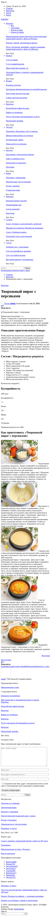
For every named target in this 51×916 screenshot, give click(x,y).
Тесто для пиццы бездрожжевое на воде (23, 117)
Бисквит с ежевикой (9, 812)
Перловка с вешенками (16, 178)
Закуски (9, 150)
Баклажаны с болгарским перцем (20, 154)
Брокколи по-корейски (10, 696)
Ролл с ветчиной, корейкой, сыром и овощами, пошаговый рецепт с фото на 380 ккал (25, 48)
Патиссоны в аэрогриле (16, 163)
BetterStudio (19, 909)
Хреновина (6, 845)
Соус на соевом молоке (16, 255)
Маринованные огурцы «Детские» (15, 849)
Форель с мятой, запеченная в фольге (21, 43)
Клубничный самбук (14, 140)
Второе (9, 81)
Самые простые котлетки (16, 98)
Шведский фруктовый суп (17, 68)
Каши (8, 173)
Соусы (8, 243)
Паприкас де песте (9, 828)
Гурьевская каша (13, 190)
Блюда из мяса (17, 30)
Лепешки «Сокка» (8, 886)
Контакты (10, 11)
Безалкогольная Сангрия (16, 201)
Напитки (9, 196)
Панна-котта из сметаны (16, 144)
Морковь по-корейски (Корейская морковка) (24, 228)
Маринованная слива (10, 687)
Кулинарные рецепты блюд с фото (15, 270)
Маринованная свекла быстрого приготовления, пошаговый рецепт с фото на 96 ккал (26, 37)
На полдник (6, 660)
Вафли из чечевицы (14, 112)
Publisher (4, 19)
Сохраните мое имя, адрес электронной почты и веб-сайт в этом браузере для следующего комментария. (24, 785)
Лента (8, 13)
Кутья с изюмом (12, 186)
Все (12, 26)
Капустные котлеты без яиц (17, 93)
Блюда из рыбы (17, 32)
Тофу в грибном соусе (15, 159)
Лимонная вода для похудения (14, 824)
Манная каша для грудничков (18, 182)
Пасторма (10, 167)
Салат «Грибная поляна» (16, 232)
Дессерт (9, 127)
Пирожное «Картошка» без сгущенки (22, 131)
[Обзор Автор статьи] (6, 677)
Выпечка (9, 104)
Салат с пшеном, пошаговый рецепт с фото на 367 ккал (24, 841)
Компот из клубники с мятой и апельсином (19, 900)
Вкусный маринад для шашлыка (19, 259)
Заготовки (15, 28)
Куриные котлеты (13, 85)
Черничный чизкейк (14, 121)
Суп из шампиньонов (15, 64)
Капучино (10, 213)
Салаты (9, 220)
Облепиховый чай (13, 205)
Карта (8, 15)
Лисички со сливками (10, 803)
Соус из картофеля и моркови (18, 251)
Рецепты (9, 23)
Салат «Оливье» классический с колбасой (23, 224)
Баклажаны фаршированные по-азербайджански (26, 89)
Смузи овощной (13, 209)
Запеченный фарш (8, 807)
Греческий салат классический (19, 236)
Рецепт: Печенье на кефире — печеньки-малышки (22, 896)
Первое (9, 56)
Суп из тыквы (12, 60)
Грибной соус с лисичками (17, 247)
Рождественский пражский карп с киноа (18, 816)
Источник (46, 656)
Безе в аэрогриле (8, 853)
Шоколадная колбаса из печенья (19, 136)
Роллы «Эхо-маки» (9, 820)
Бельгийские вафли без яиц (17, 108)
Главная (9, 8)
